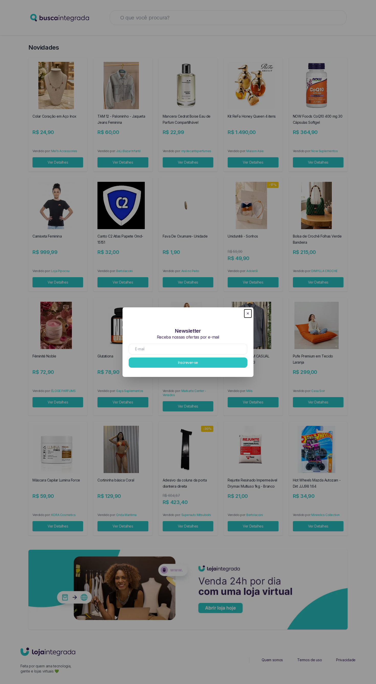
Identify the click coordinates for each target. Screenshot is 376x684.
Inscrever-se (188, 362)
